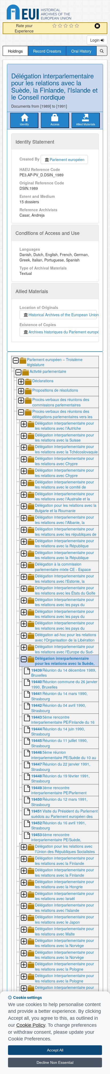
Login (95, 40)
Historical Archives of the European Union (63, 314)
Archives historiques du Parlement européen (65, 331)
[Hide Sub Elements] (15, 361)
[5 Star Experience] (77, 26)
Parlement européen (67, 159)
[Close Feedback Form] (97, 26)
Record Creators (47, 51)
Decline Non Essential (55, 1062)
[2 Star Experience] (61, 26)
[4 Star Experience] (72, 26)
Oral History (81, 51)
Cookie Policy (30, 1025)
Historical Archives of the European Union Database (54, 13)
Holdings (15, 51)
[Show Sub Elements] (21, 382)
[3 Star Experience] (66, 26)
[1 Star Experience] (55, 26)
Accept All (55, 1050)
